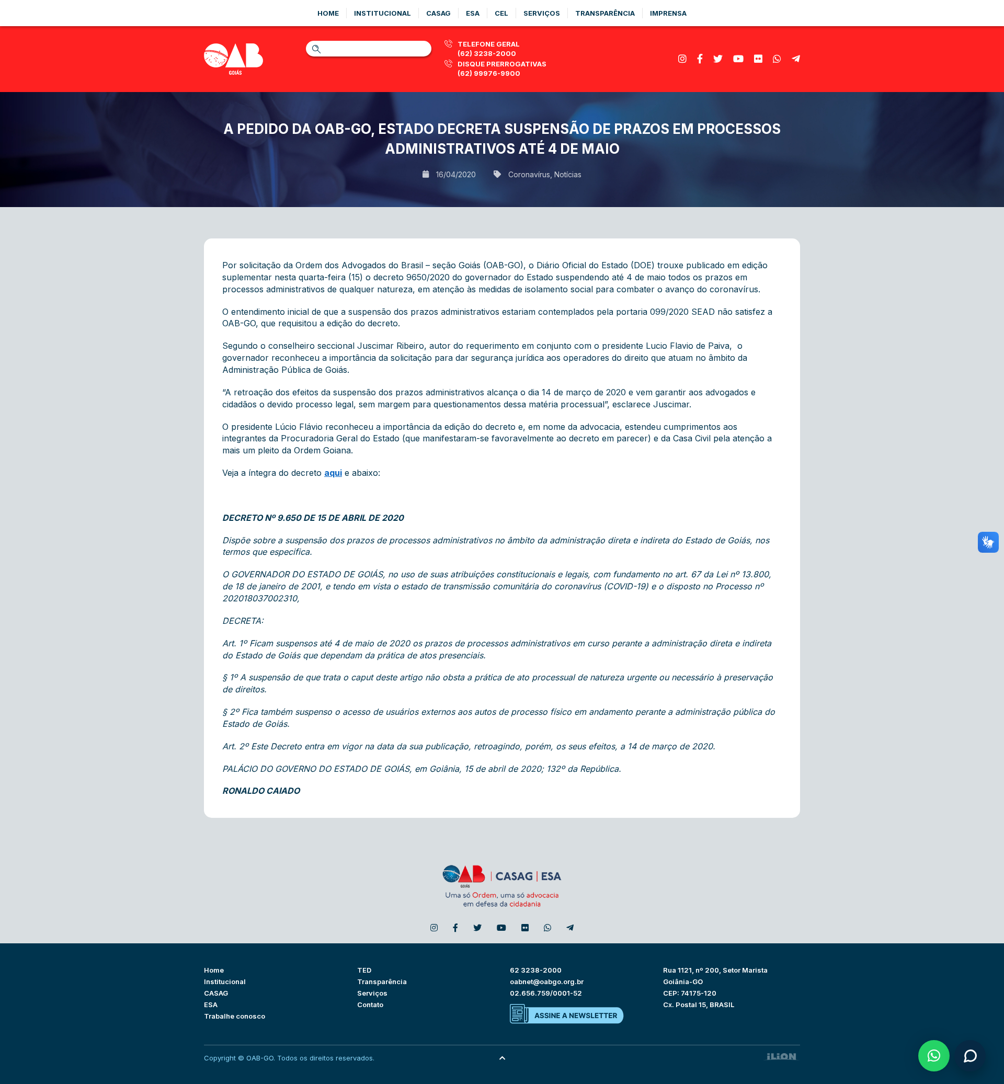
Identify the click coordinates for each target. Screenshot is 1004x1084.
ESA (211, 1004)
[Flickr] (758, 58)
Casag (438, 13)
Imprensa (668, 13)
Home (328, 13)
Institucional (382, 13)
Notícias (567, 174)
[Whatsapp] (777, 58)
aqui (333, 472)
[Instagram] (682, 58)
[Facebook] (700, 58)
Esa (473, 13)
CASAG (216, 993)
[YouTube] (738, 58)
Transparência (605, 13)
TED (364, 970)
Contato (370, 1004)
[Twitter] (718, 58)
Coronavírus (529, 174)
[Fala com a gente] (970, 1055)
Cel (501, 13)
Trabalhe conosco (234, 1016)
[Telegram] (796, 58)
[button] (934, 1055)
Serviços (541, 13)
